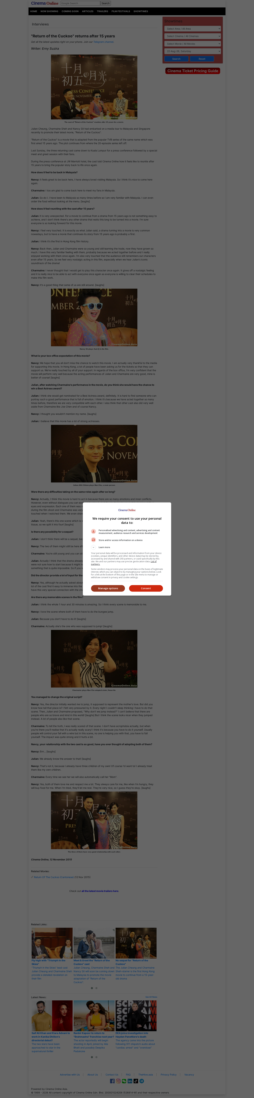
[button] (127, 547)
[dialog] (127, 549)
